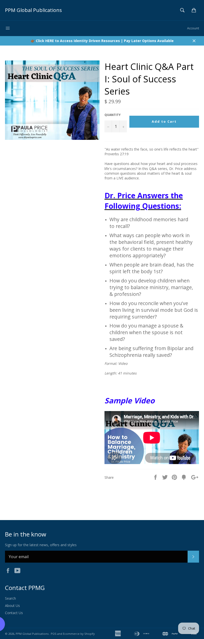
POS (53, 634)
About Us (12, 605)
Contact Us (14, 612)
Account (193, 28)
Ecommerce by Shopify (79, 634)
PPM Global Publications (33, 10)
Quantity (112, 115)
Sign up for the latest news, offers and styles (41, 544)
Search (10, 598)
